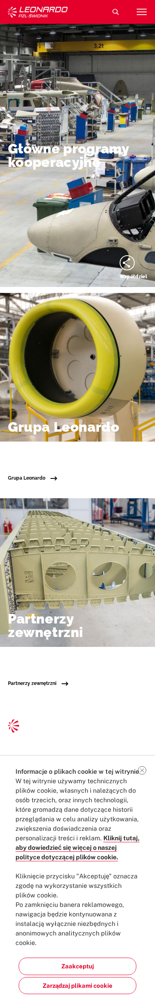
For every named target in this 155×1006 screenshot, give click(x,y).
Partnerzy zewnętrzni (33, 683)
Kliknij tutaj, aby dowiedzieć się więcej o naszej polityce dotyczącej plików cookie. (77, 847)
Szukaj (116, 12)
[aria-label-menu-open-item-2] (141, 12)
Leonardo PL (38, 12)
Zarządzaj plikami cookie (77, 985)
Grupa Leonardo (27, 478)
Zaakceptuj (77, 966)
